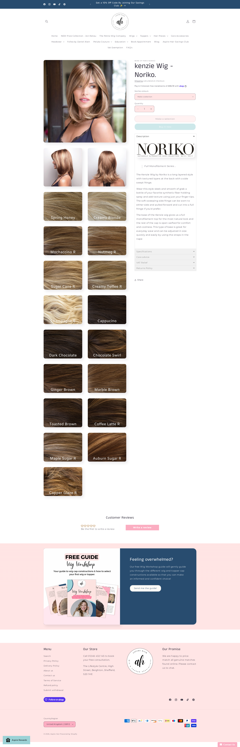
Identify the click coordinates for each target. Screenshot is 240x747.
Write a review (142, 527)
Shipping (139, 81)
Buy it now (165, 126)
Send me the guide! (145, 588)
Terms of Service (52, 680)
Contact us (49, 675)
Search (47, 656)
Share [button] (140, 280)
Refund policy (51, 685)
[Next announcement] (150, 4)
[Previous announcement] (90, 4)
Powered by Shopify (68, 734)
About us (48, 670)
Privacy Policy (51, 661)
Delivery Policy (51, 666)
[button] (47, 21)
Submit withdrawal (53, 690)
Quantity (139, 103)
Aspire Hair (55, 734)
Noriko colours (141, 91)
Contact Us (228, 744)
